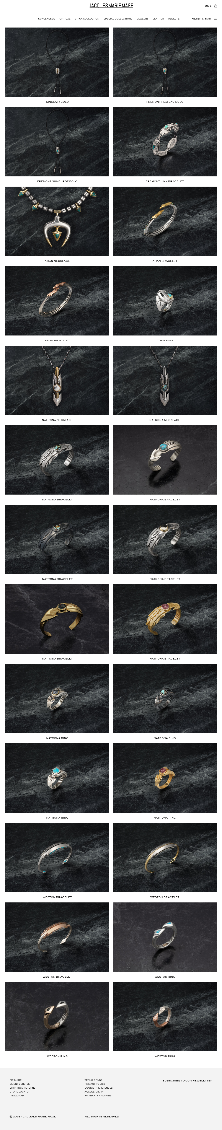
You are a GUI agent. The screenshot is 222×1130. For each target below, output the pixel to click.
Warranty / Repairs (98, 1096)
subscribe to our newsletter (187, 1080)
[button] (6, 5)
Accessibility (94, 1092)
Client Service (20, 1084)
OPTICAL (64, 19)
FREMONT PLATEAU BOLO (164, 102)
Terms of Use (93, 1080)
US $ (208, 6)
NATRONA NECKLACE (57, 420)
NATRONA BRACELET (57, 499)
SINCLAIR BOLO (57, 102)
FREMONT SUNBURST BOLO (57, 181)
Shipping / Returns (23, 1088)
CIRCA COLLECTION (87, 19)
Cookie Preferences (99, 1088)
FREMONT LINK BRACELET (165, 181)
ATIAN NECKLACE (57, 261)
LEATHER (158, 19)
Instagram (17, 1096)
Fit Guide (15, 1080)
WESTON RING (165, 976)
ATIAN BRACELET (164, 261)
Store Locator (20, 1092)
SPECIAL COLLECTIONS (117, 19)
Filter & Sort (202, 18)
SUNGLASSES (46, 19)
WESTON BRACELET (57, 897)
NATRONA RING (57, 738)
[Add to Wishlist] (104, 33)
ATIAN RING (165, 340)
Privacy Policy (95, 1084)
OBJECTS (174, 19)
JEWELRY (142, 19)
